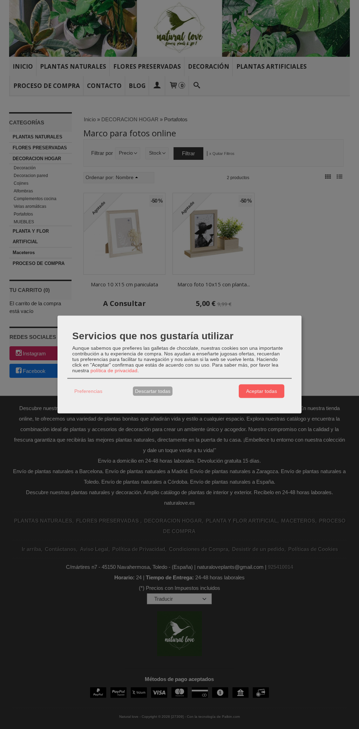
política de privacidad (113, 370)
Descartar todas (152, 391)
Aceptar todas (261, 391)
